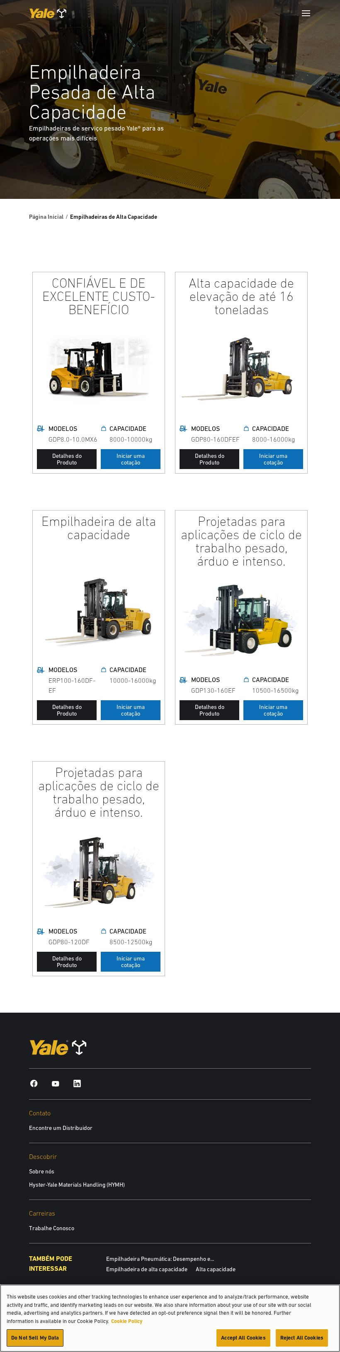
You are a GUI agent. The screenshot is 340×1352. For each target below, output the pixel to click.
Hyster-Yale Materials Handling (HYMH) (77, 1184)
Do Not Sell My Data (35, 1338)
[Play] (314, 173)
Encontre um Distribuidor (60, 1128)
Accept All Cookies (243, 1338)
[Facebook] (34, 1083)
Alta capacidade (216, 1269)
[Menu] (306, 13)
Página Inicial (46, 216)
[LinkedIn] (77, 1083)
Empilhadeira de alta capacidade (146, 1269)
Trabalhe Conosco (51, 1228)
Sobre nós (41, 1171)
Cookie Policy (127, 1321)
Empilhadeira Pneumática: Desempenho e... (160, 1258)
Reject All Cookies (301, 1338)
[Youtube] (56, 1083)
